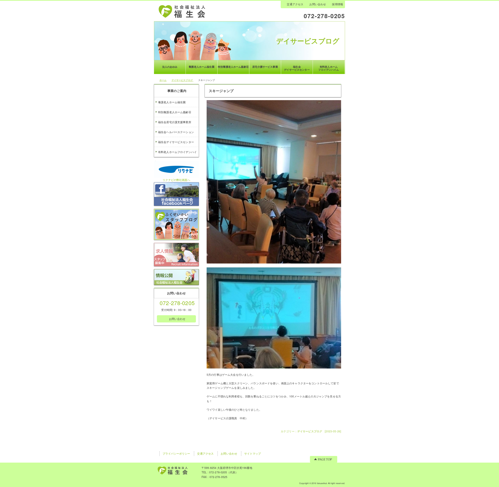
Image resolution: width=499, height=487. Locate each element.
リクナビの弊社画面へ (176, 180)
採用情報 (337, 4)
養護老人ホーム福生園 (172, 102)
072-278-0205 (324, 15)
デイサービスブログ (307, 41)
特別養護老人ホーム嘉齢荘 (174, 112)
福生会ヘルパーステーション (176, 132)
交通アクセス (295, 4)
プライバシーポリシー (176, 453)
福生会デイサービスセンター (176, 142)
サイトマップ (252, 453)
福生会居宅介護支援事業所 (174, 122)
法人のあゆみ (170, 67)
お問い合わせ (317, 4)
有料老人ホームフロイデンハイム (175, 157)
